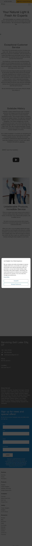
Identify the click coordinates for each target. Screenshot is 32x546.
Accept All (16, 280)
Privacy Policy (6, 277)
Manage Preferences (16, 284)
